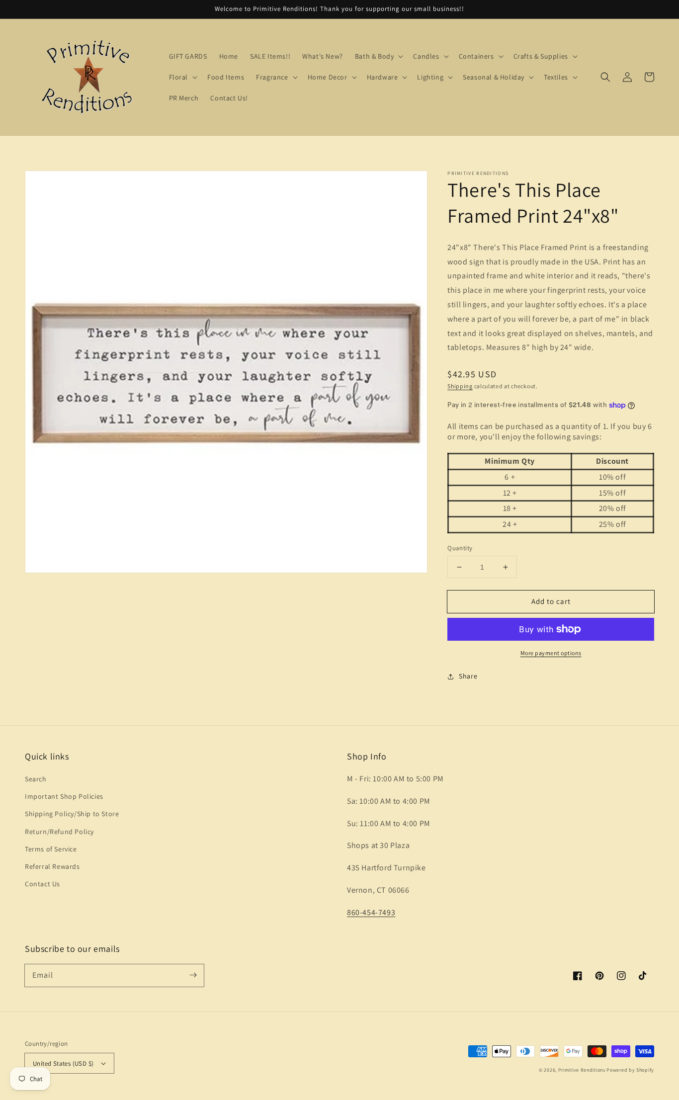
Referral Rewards (52, 866)
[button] (605, 77)
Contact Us (42, 883)
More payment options (551, 653)
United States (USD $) (63, 1063)
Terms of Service (51, 849)
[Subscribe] (193, 975)
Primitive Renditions (581, 1070)
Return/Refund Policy (59, 831)
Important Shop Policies (64, 796)
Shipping (460, 386)
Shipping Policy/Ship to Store (72, 813)
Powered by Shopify (630, 1070)
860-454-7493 (371, 912)
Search (36, 778)
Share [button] (468, 676)
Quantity (459, 548)
